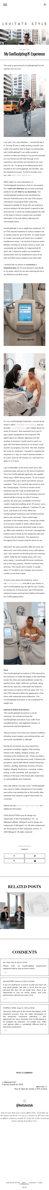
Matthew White (9, 1008)
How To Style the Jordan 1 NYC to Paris (30, 1089)
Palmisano (20, 428)
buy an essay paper (26, 992)
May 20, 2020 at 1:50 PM (19, 962)
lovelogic (24, 1184)
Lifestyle (24, 849)
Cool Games (8, 1024)
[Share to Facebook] (14, 856)
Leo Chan (6, 962)
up (23, 1187)
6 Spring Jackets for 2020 (12, 1084)
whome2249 (8, 981)
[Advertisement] (24, 1150)
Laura (13, 428)
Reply (5, 972)
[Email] (35, 861)
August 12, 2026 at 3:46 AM (25, 1008)
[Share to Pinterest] (14, 861)
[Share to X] (35, 856)
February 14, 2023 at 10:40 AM (24, 981)
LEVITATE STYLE (13, 1182)
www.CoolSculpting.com (21, 175)
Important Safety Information (28, 805)
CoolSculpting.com (14, 583)
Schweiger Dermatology (26, 425)
